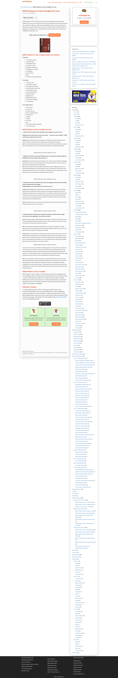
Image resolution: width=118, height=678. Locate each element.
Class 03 (76, 116)
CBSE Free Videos (77, 669)
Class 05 (76, 138)
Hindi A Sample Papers (80, 369)
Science (77, 157)
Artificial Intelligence (80, 212)
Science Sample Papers (80, 378)
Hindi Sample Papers (80, 454)
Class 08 (76, 175)
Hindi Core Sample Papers (81, 397)
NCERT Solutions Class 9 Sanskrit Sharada (85, 538)
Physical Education (79, 271)
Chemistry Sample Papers (81, 391)
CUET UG (74, 493)
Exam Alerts (76, 343)
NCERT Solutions (89, 2)
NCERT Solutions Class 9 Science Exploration (85, 542)
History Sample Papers (80, 399)
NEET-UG (74, 550)
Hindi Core (77, 256)
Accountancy (78, 236)
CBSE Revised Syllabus (52, 669)
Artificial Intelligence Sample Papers (83, 360)
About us (75, 674)
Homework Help (77, 671)
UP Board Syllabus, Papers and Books (29, 664)
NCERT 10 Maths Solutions (53, 672)
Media (79, 674)
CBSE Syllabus (77, 341)
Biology (77, 240)
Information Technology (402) (82, 223)
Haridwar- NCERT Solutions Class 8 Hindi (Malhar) (83, 51)
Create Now (34, 324)
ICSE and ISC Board (25, 662)
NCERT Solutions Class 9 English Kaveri (84, 529)
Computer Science (79, 247)
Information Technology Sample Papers (84, 373)
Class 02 (76, 114)
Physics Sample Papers (80, 404)
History (77, 260)
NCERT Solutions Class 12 (80, 500)
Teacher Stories (75, 556)
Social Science (78, 160)
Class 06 (76, 149)
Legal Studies (78, 312)
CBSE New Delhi (77, 336)
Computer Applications (80, 214)
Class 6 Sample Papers (79, 450)
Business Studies (79, 242)
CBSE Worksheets (76, 489)
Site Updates (77, 349)
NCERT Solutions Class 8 (79, 508)
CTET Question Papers (26, 668)
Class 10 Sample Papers (79, 358)
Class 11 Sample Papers (79, 382)
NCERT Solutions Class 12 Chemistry (83, 502)
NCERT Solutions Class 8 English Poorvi (84, 511)
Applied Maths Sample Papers (82, 384)
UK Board (74, 559)
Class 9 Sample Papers (79, 467)
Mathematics (78, 125)
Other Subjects (78, 184)
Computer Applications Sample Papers (84, 362)
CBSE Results (77, 338)
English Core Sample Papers (81, 395)
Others (75, 345)
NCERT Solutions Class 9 (79, 527)
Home (49, 2)
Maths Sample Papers (80, 375)
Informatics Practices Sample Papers (83, 434)
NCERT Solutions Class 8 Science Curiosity (85, 519)
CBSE (80, 2)
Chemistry (77, 245)
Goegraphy (77, 299)
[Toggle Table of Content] (35, 18)
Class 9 (75, 639)
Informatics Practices (80, 264)
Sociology (77, 277)
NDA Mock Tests (25, 670)
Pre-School (74, 552)
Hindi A (76, 197)
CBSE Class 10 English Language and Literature (33, 352)
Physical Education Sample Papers (83, 439)
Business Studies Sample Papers (82, 389)
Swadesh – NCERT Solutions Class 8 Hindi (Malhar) (84, 61)
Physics (77, 273)
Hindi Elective (78, 258)
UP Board (74, 652)
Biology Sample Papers (80, 386)
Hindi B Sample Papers (80, 371)
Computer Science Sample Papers (83, 421)
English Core (78, 251)
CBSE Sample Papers (57, 2)
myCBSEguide (27, 1)
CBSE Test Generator (78, 665)
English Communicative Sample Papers (84, 365)
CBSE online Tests (77, 667)
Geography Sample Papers (81, 428)
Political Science (79, 275)
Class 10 (53, 352)
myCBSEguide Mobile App (27, 657)
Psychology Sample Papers (81, 445)
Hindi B (76, 199)
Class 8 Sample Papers (79, 463)
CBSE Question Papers (77, 354)
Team (83, 674)
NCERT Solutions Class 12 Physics (83, 506)
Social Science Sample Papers (82, 380)
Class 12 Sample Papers (79, 408)
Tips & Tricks (77, 351)
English (25, 351)
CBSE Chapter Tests (52, 667)
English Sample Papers (80, 452)
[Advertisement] (44, 340)
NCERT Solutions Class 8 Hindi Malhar (84, 513)
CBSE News (74, 330)
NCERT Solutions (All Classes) (70, 2)
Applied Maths (78, 238)
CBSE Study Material (47, 352)
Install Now (56, 324)
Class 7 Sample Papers (79, 458)
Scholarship (76, 347)
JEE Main (74, 495)
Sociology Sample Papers (81, 447)
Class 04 (76, 127)
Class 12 (76, 279)
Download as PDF (54, 35)
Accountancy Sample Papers (81, 410)
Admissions (76, 332)
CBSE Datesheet (77, 660)
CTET (73, 491)
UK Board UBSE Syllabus (26, 666)
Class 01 (76, 112)
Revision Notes (75, 554)
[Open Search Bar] (96, 2)
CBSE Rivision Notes (52, 665)
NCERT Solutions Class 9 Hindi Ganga (83, 532)
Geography (77, 253)
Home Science (78, 262)
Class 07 (76, 162)
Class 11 (76, 234)
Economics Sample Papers (81, 393)
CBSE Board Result (77, 663)
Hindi (76, 122)
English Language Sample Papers (82, 367)
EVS (76, 120)
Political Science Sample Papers (82, 406)
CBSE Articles (77, 334)
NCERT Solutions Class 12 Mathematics (84, 504)
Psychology (78, 325)
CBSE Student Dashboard (27, 659)
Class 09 (76, 190)
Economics (77, 249)
